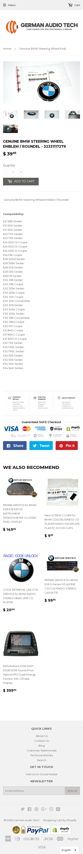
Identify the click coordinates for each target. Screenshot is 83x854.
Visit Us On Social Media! (41, 774)
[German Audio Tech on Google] (44, 809)
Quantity (9, 165)
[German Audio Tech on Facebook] (29, 809)
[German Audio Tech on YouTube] (58, 809)
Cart (77, 5)
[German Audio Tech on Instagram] (51, 809)
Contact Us (41, 740)
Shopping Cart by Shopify (59, 820)
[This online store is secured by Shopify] (61, 833)
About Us (42, 736)
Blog (41, 745)
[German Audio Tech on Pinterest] (36, 809)
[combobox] (69, 850)
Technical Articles (41, 755)
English (66, 850)
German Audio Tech (26, 820)
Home (7, 48)
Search (41, 760)
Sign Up (72, 790)
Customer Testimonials (41, 750)
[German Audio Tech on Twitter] (23, 809)
